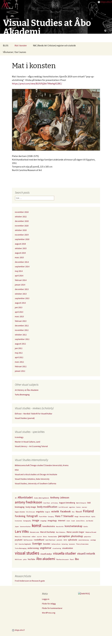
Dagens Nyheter (20, 512)
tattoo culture (55, 544)
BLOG (5, 45)
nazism (39, 537)
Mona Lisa (18, 537)
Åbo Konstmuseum (62, 559)
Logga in (45, 599)
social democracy (83, 540)
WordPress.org (48, 612)
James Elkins (80, 521)
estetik (55, 511)
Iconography (27, 521)
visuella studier (64, 553)
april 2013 (19, 312)
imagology (52, 520)
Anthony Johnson (59, 497)
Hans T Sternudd (64, 516)
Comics (78, 507)
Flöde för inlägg (49, 603)
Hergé (76, 516)
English (47, 512)
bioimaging (19, 507)
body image (31, 507)
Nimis (45, 537)
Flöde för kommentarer (52, 608)
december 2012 (22, 325)
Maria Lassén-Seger (75, 532)
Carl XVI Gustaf (63, 507)
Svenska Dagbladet (25, 544)
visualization (67, 548)
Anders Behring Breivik (41, 498)
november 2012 (21, 330)
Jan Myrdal (89, 521)
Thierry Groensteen (82, 544)
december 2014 (22, 262)
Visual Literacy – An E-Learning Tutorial (31, 446)
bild (89, 502)
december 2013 (22, 289)
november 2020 (21, 225)
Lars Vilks (22, 531)
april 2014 (19, 275)
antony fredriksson (28, 502)
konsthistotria (49, 526)
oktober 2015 (21, 248)
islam (68, 521)
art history (54, 503)
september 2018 (22, 239)
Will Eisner (18, 559)
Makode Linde (34, 532)
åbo (77, 559)
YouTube (31, 559)
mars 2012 (19, 362)
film (73, 512)
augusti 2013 (20, 303)
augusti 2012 (20, 343)
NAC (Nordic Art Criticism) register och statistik (54, 45)
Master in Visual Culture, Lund (27, 441)
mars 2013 (19, 316)
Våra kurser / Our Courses (14, 52)
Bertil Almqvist (81, 503)
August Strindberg (67, 502)
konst (36, 525)
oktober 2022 (21, 216)
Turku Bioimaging (22, 394)
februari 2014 (20, 280)
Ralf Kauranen (28, 540)
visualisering (56, 548)
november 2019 (21, 234)
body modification (47, 506)
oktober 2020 (21, 230)
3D (15, 498)
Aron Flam (46, 503)
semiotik (59, 540)
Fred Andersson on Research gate (30, 580)
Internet (61, 520)
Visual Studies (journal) (25, 418)
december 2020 (22, 221)
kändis (85, 526)
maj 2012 (18, 352)
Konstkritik (60, 526)
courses (84, 507)
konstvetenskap (73, 526)
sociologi (93, 540)
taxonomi (72, 544)
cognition (72, 507)
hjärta (93, 516)
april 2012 (19, 357)
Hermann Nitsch (84, 516)
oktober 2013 (21, 293)
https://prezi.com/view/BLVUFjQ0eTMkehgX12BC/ (37, 83)
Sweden (46, 544)
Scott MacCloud (50, 540)
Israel (73, 521)
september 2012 (22, 339)
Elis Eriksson (30, 512)
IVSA (17, 470)
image (35, 520)
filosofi (79, 511)
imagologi (43, 521)
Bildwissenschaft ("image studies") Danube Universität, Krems (42, 465)
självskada (72, 539)
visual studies (27, 553)
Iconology (19, 437)
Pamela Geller (52, 537)
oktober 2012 (21, 334)
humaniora (18, 521)
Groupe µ (51, 516)
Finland (88, 511)
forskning (20, 516)
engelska (40, 511)
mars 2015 (19, 257)
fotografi (32, 516)
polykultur (87, 537)
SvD (16, 544)
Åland (72, 559)
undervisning (33, 548)
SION (65, 540)
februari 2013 (20, 321)
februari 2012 (20, 366)
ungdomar (45, 548)
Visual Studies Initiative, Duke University (32, 479)
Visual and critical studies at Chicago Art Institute (36, 474)
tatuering (65, 544)
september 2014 (22, 266)
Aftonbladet (25, 497)
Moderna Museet (90, 532)
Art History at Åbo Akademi (26, 390)
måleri (34, 537)
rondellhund (39, 539)
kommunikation (25, 526)
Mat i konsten (21, 45)
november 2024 (21, 212)
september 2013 (22, 298)
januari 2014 (20, 284)
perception (64, 536)
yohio (25, 559)
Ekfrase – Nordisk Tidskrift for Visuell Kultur (33, 413)
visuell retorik (86, 553)
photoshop (77, 536)
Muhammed (26, 537)
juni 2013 (18, 307)
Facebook (65, 511)
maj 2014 (18, 271)
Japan (17, 526)
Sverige (37, 543)
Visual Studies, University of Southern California (35, 483)
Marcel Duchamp (47, 532)
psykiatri (18, 539)
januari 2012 (20, 371)
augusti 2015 (20, 253)
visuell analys (46, 553)
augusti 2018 (20, 243)
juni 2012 (18, 348)
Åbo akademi (45, 559)
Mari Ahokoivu (60, 532)
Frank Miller (43, 516)
